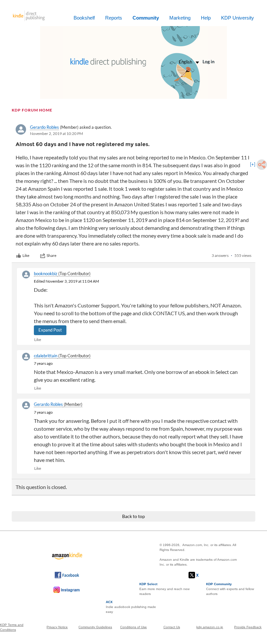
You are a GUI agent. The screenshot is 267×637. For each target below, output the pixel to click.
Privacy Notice (57, 627)
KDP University (237, 18)
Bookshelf (84, 18)
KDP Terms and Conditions (11, 627)
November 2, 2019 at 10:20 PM (56, 133)
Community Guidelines (95, 627)
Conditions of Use (133, 627)
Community (146, 18)
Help (206, 18)
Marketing (179, 18)
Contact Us (171, 627)
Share (51, 255)
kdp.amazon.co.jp (209, 627)
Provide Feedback (247, 627)
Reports (113, 18)
